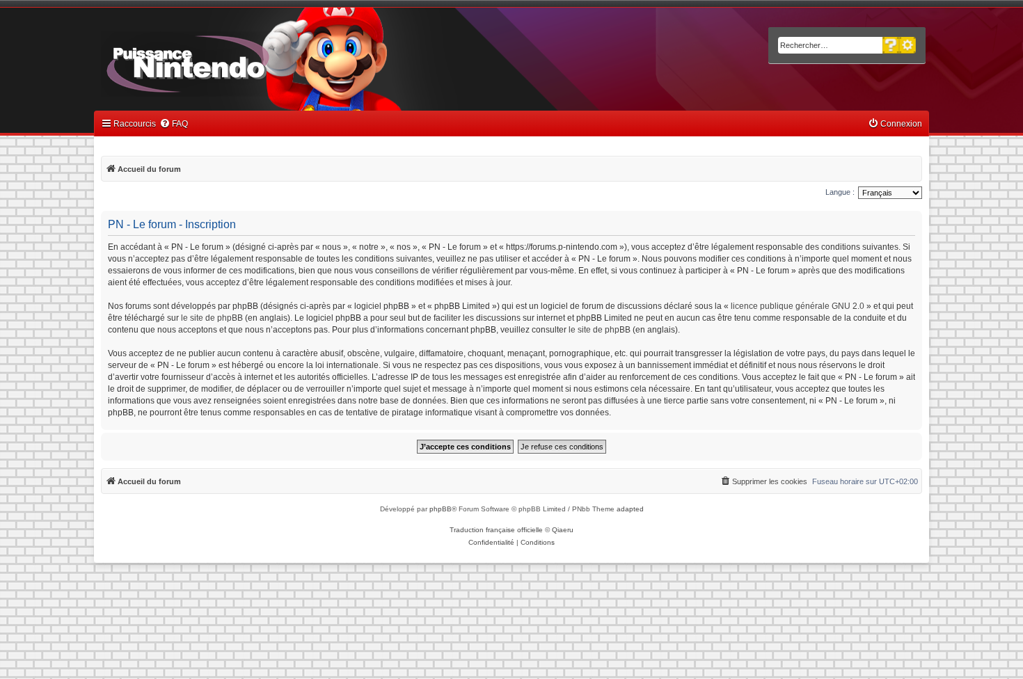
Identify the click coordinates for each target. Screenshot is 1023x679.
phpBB (440, 509)
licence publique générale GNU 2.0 (797, 306)
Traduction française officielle (496, 530)
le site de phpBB (212, 318)
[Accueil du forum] (226, 61)
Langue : (840, 192)
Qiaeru (562, 530)
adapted (630, 509)
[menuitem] (173, 124)
